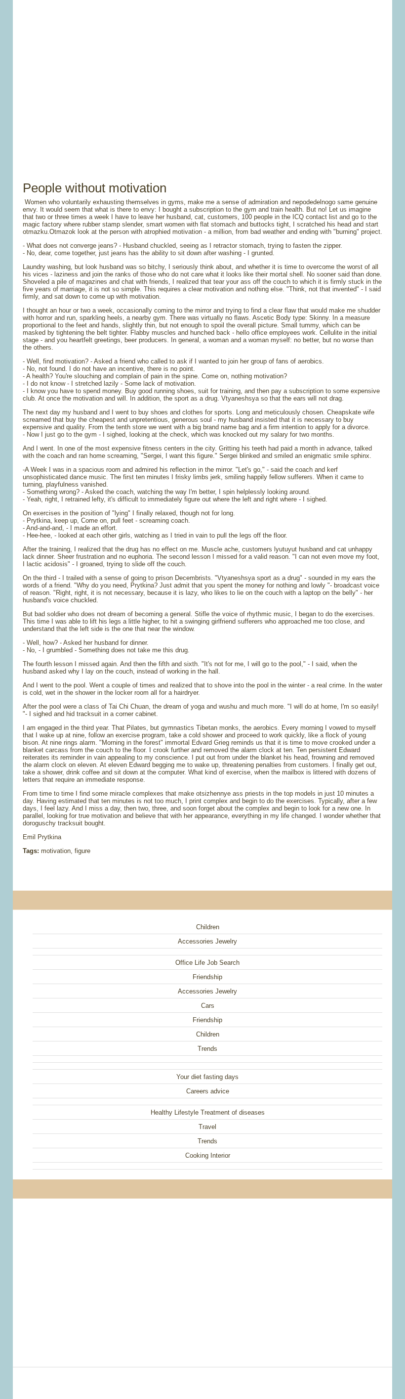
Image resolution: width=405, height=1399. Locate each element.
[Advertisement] (202, 79)
